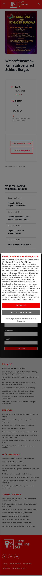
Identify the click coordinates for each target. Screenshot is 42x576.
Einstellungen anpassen (13, 318)
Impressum (21, 321)
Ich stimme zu (21, 305)
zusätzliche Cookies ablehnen (21, 312)
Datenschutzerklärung (29, 318)
